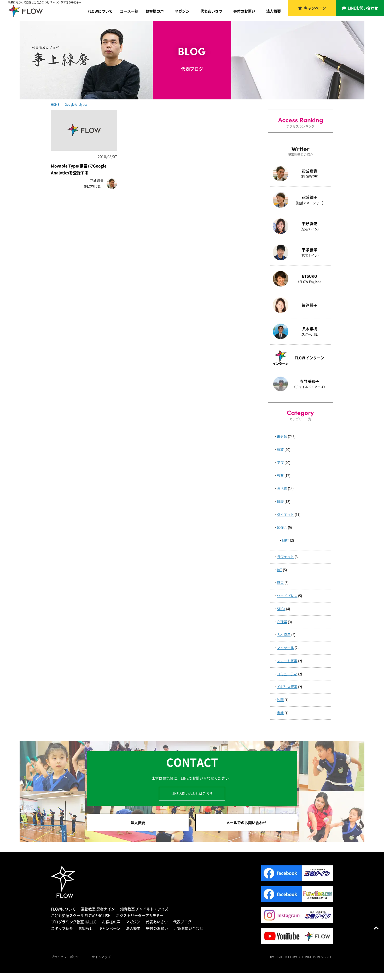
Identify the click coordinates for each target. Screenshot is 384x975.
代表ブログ (182, 921)
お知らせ (85, 928)
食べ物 (282, 488)
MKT (285, 540)
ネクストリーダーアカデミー (140, 915)
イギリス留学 (287, 686)
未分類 (282, 436)
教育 (280, 475)
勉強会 (282, 527)
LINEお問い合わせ (363, 7)
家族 (280, 449)
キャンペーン (315, 7)
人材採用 (283, 634)
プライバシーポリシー (66, 957)
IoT (279, 569)
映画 (280, 699)
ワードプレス (287, 595)
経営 (280, 582)
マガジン (182, 11)
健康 (280, 501)
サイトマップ (101, 957)
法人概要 (273, 11)
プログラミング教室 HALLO (73, 921)
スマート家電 (287, 660)
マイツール (285, 647)
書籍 (280, 712)
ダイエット (285, 514)
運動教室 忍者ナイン (98, 908)
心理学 (282, 621)
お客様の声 (155, 11)
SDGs (281, 608)
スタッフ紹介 (62, 928)
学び (280, 462)
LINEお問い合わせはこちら (192, 793)
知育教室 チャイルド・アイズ (144, 908)
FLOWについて (100, 11)
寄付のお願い (244, 11)
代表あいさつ (211, 11)
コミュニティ (287, 673)
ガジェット (285, 556)
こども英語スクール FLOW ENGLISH (80, 915)
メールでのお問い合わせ (246, 822)
